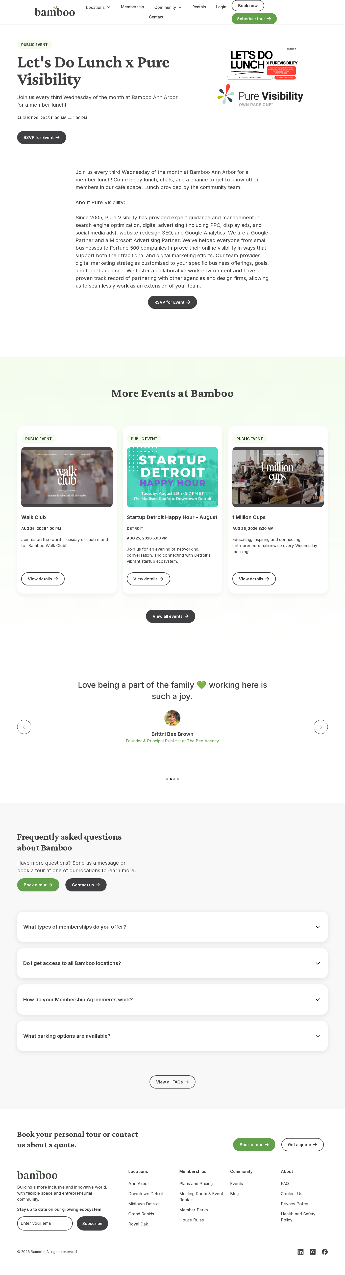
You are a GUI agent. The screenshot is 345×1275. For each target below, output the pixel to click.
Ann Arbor (138, 1183)
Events (236, 1183)
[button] (98, 7)
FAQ (285, 1183)
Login (221, 7)
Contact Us (291, 1193)
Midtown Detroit (143, 1203)
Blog (234, 1193)
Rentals (199, 7)
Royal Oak (138, 1223)
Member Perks (193, 1209)
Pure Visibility (107, 202)
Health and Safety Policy (298, 1216)
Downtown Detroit (145, 1193)
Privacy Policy (294, 1203)
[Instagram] (313, 1252)
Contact (156, 17)
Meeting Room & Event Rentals (201, 1196)
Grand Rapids (141, 1213)
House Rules (191, 1219)
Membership (132, 7)
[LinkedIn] (301, 1252)
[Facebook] (325, 1252)
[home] (55, 12)
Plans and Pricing (196, 1183)
